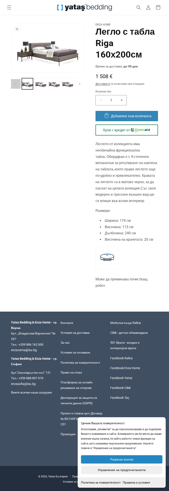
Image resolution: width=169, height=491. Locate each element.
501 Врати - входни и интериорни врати (125, 345)
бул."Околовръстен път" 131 (31, 372)
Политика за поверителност (101, 482)
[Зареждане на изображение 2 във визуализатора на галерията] (40, 83)
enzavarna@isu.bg (24, 350)
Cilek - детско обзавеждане (129, 332)
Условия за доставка (75, 332)
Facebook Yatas (121, 378)
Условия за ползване (75, 352)
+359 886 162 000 (30, 344)
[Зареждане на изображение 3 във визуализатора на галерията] (54, 83)
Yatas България (58, 476)
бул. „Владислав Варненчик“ (31, 333)
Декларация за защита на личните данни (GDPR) (79, 400)
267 (13, 339)
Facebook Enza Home (125, 368)
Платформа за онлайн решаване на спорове (77, 385)
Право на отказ (71, 372)
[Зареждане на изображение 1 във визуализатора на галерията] (27, 83)
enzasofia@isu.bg (23, 384)
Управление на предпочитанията (122, 470)
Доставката (103, 83)
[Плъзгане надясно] (79, 84)
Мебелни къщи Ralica (125, 323)
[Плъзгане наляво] (16, 84)
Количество (103, 91)
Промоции (68, 434)
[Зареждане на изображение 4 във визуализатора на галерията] (67, 83)
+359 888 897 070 (30, 378)
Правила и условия (136, 482)
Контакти (67, 323)
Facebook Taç (119, 397)
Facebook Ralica (121, 358)
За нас (65, 342)
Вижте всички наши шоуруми (31, 392)
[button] (9, 7)
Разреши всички (121, 459)
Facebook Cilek (120, 388)
